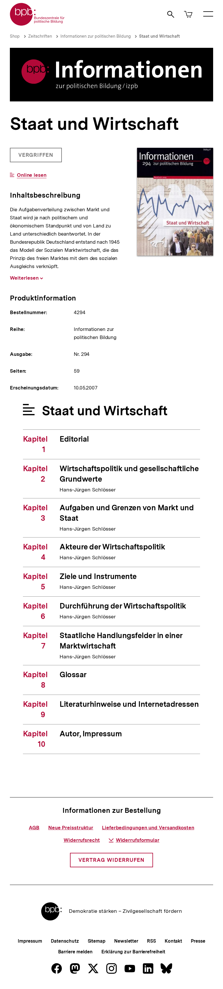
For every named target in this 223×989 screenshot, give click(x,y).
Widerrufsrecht (82, 840)
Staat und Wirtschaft (159, 36)
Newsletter (126, 941)
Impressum (30, 941)
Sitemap (96, 941)
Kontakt (173, 941)
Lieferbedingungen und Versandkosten (148, 827)
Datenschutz (65, 941)
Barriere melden (75, 952)
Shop (15, 36)
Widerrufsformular (137, 840)
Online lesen (31, 175)
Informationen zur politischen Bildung (95, 36)
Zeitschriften (40, 36)
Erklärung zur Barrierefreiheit (133, 952)
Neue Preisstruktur (70, 827)
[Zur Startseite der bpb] (37, 24)
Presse (198, 941)
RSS (151, 941)
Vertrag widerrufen (111, 860)
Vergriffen (36, 157)
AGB (34, 827)
